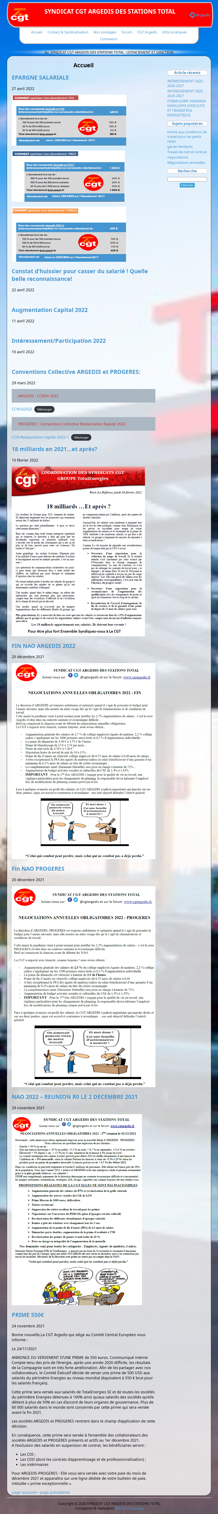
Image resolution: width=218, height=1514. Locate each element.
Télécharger (44, 409)
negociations (177, 157)
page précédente (55, 1492)
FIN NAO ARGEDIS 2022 (43, 646)
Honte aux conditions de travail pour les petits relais (187, 137)
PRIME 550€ (28, 1315)
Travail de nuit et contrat (187, 152)
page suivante (24, 1492)
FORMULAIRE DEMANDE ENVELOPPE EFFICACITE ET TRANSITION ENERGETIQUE (186, 108)
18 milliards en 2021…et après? (54, 449)
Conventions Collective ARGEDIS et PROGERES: (76, 372)
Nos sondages (104, 32)
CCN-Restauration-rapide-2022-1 (40, 437)
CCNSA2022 (22, 409)
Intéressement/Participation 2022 (59, 341)
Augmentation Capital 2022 (50, 310)
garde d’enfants (180, 146)
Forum (127, 32)
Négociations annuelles (186, 162)
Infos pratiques (174, 32)
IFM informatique (129, 1508)
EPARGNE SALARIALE (40, 77)
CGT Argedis (147, 32)
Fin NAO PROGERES (38, 868)
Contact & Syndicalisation (67, 32)
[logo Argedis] (200, 15)
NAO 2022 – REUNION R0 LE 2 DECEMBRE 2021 (75, 1097)
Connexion (109, 39)
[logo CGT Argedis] (20, 15)
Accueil (36, 32)
